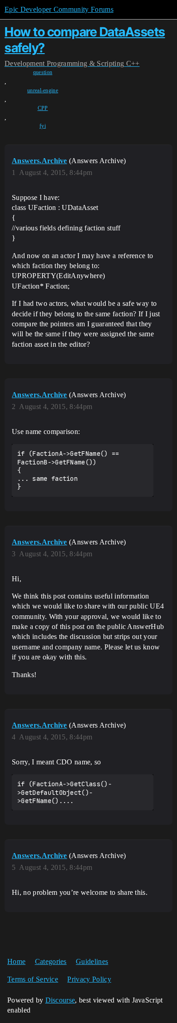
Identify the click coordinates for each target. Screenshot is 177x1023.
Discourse (60, 1000)
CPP (43, 108)
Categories (51, 961)
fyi (42, 126)
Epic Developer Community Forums (59, 9)
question (43, 72)
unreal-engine (42, 90)
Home (16, 961)
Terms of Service (32, 979)
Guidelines (92, 961)
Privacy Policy (89, 979)
